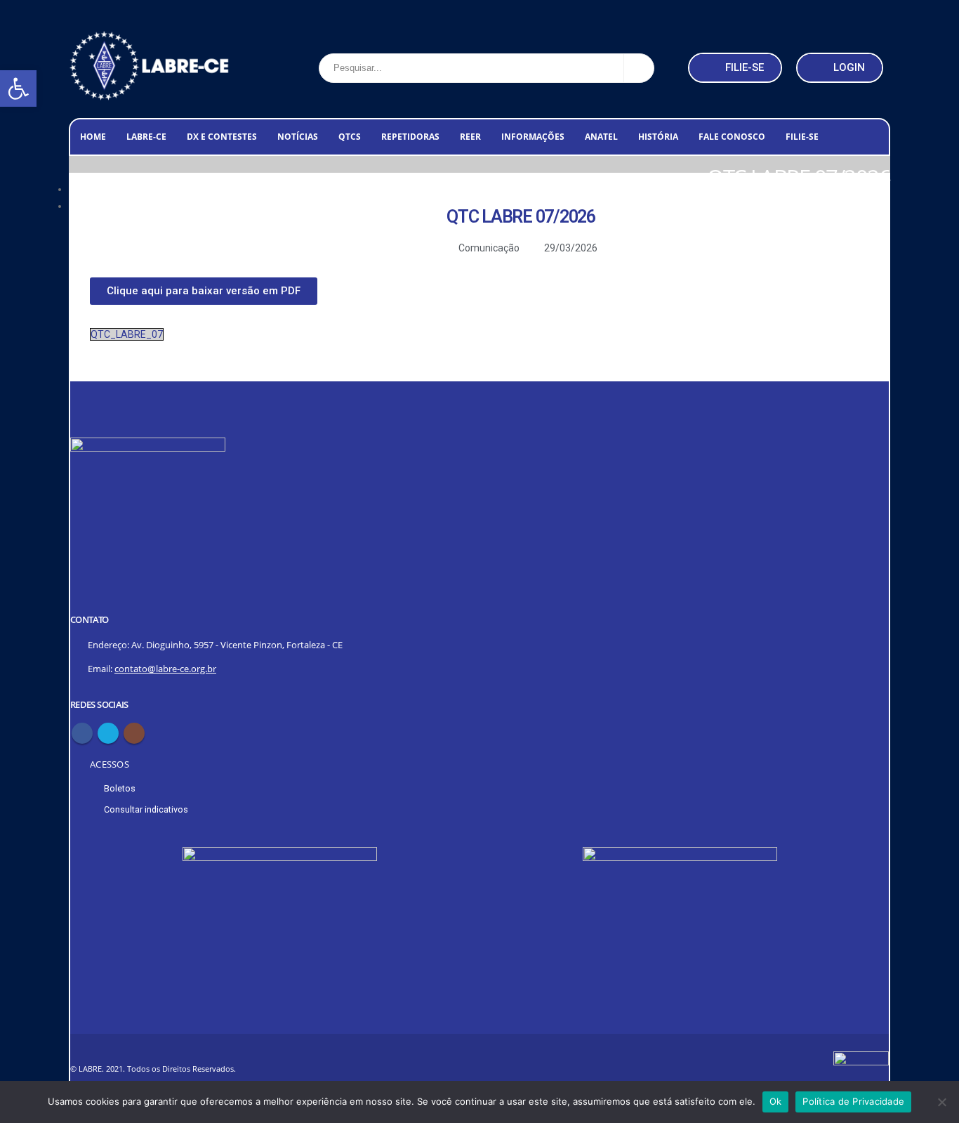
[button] (18, 88)
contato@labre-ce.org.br (165, 669)
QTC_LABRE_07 (127, 334)
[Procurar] (639, 68)
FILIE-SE (802, 137)
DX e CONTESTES (222, 137)
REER (470, 137)
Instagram (134, 733)
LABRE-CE (146, 137)
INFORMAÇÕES (532, 137)
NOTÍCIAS (297, 137)
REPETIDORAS (410, 137)
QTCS (349, 137)
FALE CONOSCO (732, 137)
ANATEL (601, 137)
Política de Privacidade (853, 1101)
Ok (775, 1101)
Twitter (108, 733)
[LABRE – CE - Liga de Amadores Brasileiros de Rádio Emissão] (149, 68)
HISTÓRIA (658, 137)
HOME (93, 137)
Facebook (82, 733)
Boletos (119, 788)
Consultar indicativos (146, 809)
